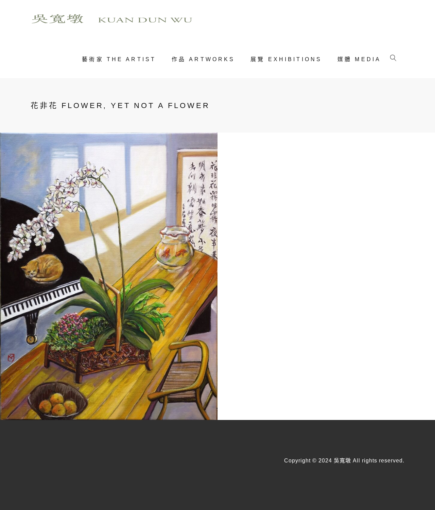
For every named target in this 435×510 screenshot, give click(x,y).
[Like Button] (249, 211)
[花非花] (109, 276)
